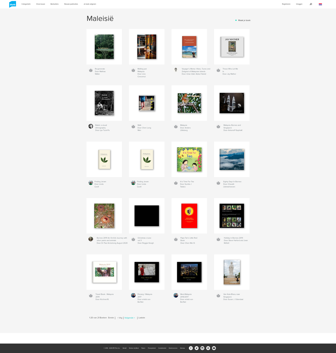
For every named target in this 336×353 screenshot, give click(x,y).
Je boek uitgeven (90, 4)
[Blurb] (12, 5)
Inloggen (299, 4)
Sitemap (182, 348)
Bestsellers (55, 4)
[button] (320, 4)
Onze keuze (40, 4)
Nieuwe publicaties (71, 4)
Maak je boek (244, 20)
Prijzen (143, 348)
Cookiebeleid (162, 348)
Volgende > (129, 318)
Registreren (286, 4)
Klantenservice (173, 348)
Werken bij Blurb (134, 348)
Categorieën (26, 4)
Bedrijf (124, 348)
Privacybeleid (152, 348)
